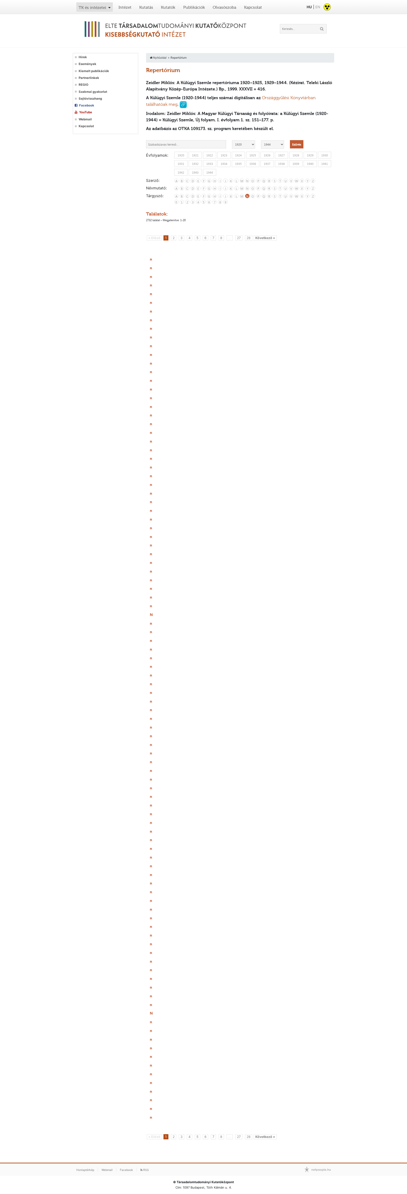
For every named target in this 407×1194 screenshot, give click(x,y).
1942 (181, 172)
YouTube (85, 112)
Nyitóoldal (159, 57)
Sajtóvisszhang (90, 98)
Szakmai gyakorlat (93, 91)
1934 (224, 164)
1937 (267, 164)
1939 (296, 164)
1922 (209, 155)
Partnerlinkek (89, 77)
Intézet (124, 7)
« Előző (154, 238)
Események (87, 63)
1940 (310, 164)
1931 (181, 164)
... (229, 238)
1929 (310, 155)
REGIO (83, 84)
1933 (209, 164)
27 (239, 238)
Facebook (86, 105)
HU (309, 7)
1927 (281, 155)
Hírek (83, 57)
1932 (195, 164)
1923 (224, 155)
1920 (181, 155)
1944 (209, 172)
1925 (252, 155)
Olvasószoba (224, 7)
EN (317, 7)
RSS (145, 1170)
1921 (195, 155)
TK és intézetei (92, 7)
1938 (281, 164)
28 (249, 238)
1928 (296, 155)
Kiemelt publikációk (94, 71)
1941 (324, 164)
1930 (324, 155)
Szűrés (296, 144)
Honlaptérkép (85, 1170)
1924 (238, 155)
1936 (252, 164)
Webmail (85, 119)
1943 (195, 172)
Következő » (265, 238)
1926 (267, 155)
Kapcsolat (253, 7)
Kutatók (168, 7)
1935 (238, 164)
